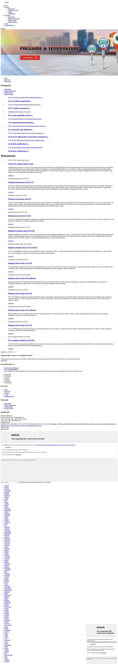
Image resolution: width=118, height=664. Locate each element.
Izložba (10, 12)
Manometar (11, 17)
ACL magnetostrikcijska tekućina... (21, 122)
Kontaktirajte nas (9, 25)
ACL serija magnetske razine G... (20, 115)
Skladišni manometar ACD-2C (19, 199)
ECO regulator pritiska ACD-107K (21, 340)
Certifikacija (11, 13)
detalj (11, 175)
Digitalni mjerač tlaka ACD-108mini (22, 310)
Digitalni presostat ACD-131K (19, 216)
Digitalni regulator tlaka (21, 425)
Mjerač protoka (12, 22)
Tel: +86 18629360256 (11, 369)
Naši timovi (11, 9)
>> (7, 352)
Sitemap (54, 424)
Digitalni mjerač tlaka (35, 425)
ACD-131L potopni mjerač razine (20, 164)
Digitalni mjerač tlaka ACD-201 (20, 263)
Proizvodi (7, 15)
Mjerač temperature (13, 18)
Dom (5, 5)
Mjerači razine (12, 20)
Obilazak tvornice (13, 10)
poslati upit (4, 360)
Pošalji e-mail (5, 429)
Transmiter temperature (109, 424)
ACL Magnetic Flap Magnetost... (20, 130)
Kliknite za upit (5, 422)
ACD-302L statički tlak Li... (18, 144)
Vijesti (6, 23)
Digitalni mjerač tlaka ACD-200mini (22, 278)
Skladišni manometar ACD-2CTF (21, 182)
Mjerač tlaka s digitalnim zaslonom (91, 424)
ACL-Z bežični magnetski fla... (19, 101)
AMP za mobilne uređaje (65, 424)
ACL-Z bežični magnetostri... (19, 108)
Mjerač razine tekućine (7, 425)
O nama (6, 7)
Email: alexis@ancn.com (11, 368)
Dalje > (4, 352)
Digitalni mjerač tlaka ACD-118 (20, 293)
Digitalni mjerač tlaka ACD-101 (20, 325)
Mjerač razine (77, 424)
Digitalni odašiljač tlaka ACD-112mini (22, 248)
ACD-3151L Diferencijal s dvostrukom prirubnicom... (28, 137)
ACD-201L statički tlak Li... (18, 151)
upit (9, 175)
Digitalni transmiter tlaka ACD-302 (21, 231)
